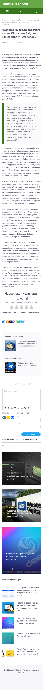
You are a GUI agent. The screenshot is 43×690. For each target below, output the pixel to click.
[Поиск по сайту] (36, 11)
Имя (19, 417)
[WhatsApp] (17, 322)
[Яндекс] (8, 417)
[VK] (4, 417)
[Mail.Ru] (12, 417)
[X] (10, 322)
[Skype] (20, 322)
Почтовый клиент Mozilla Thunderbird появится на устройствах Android (28, 343)
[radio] (12, 307)
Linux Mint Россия (15, 4)
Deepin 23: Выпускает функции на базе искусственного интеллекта (20, 556)
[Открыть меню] (7, 11)
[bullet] (22, 407)
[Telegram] (23, 322)
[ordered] (18, 407)
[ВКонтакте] (3, 322)
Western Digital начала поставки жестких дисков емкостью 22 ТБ (19, 513)
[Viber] (13, 322)
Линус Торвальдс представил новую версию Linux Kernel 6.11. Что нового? (28, 651)
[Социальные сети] (21, 11)
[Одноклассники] (7, 322)
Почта (19, 423)
